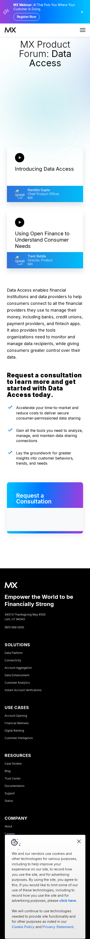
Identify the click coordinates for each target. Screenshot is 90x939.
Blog (7, 771)
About (8, 826)
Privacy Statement (57, 927)
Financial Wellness (17, 723)
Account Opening (16, 715)
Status (9, 800)
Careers (10, 833)
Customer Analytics (17, 682)
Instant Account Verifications (23, 690)
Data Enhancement (17, 675)
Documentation (14, 786)
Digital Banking (14, 730)
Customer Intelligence (19, 738)
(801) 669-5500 (14, 627)
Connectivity (13, 660)
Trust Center (13, 778)
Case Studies (13, 763)
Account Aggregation (18, 667)
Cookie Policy (23, 927)
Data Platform (13, 653)
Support (10, 793)
